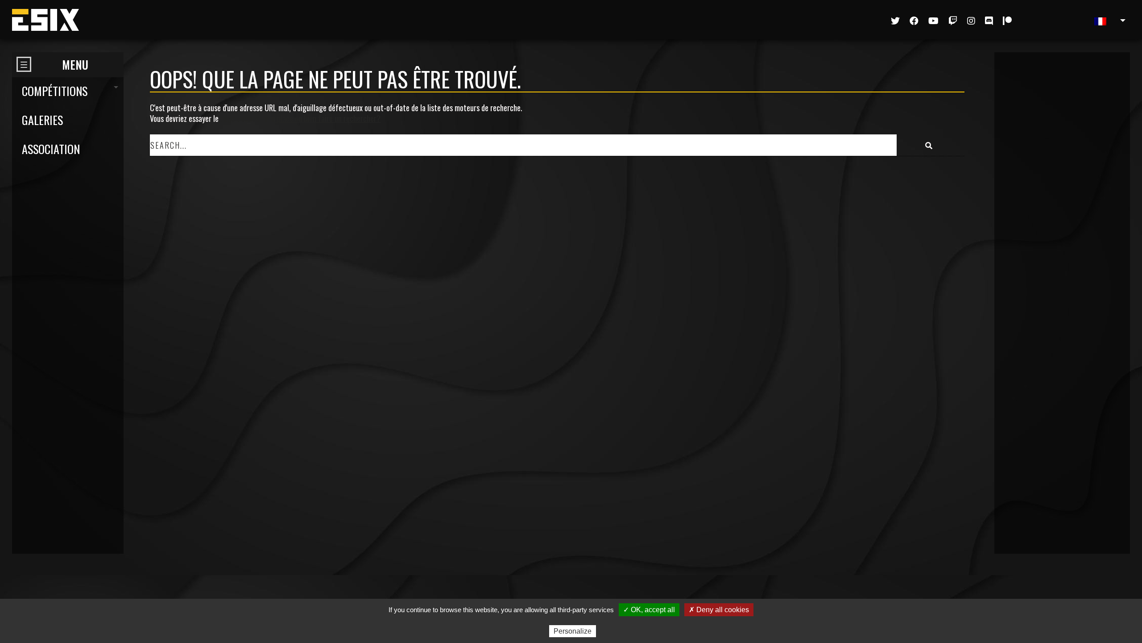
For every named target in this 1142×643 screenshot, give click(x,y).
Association (51, 149)
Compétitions (54, 91)
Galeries (42, 120)
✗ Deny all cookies (719, 610)
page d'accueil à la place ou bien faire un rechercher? (300, 118)
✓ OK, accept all (649, 610)
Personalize (573, 631)
